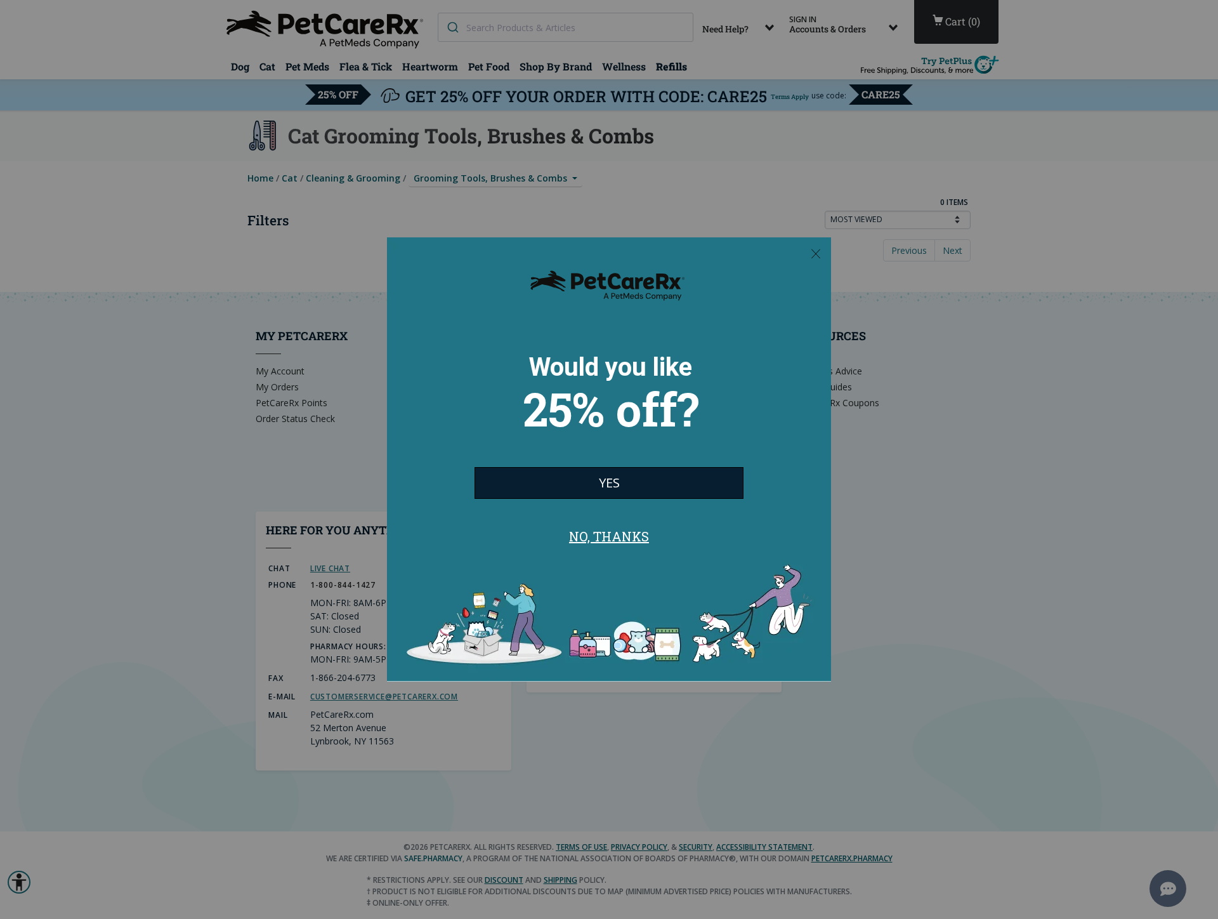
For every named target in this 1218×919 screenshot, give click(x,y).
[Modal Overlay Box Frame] (609, 459)
